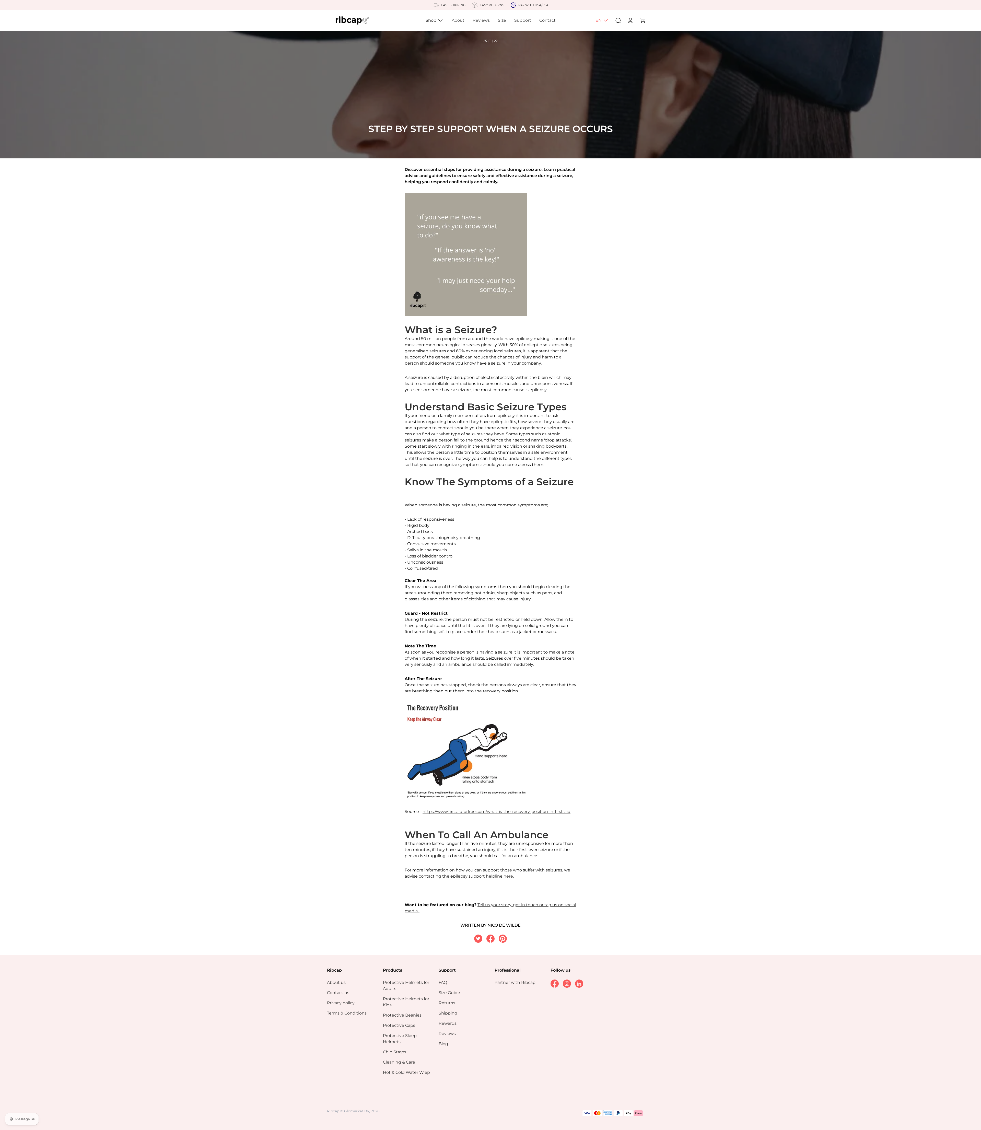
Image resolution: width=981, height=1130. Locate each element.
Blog (443, 1043)
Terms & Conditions (347, 1013)
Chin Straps (394, 1052)
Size (502, 20)
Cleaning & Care (399, 1062)
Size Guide (449, 992)
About (458, 20)
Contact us (338, 992)
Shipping (448, 1013)
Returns (447, 1002)
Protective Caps (399, 1025)
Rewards (448, 1023)
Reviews (481, 20)
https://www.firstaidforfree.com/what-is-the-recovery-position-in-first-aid (496, 811)
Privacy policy (341, 1002)
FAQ (443, 982)
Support (522, 20)
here (508, 876)
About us (336, 982)
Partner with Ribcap (515, 982)
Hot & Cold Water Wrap (406, 1072)
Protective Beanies (402, 1015)
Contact (547, 20)
